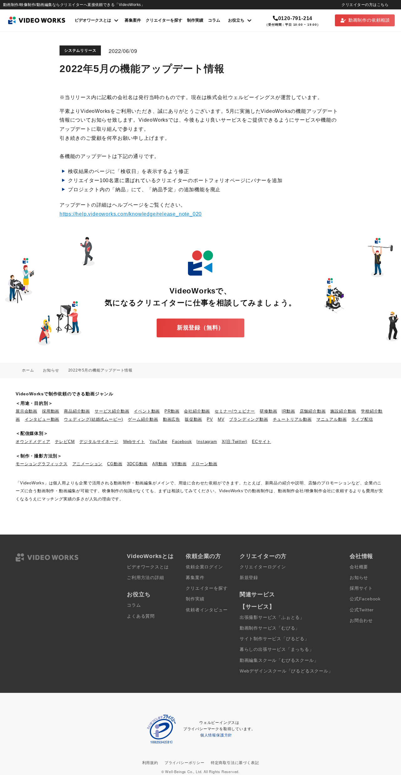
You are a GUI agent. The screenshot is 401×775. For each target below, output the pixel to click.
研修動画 (268, 411)
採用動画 (50, 411)
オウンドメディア (33, 441)
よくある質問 (141, 616)
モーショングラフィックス (42, 463)
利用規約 (150, 763)
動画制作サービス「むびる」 (270, 628)
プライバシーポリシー (184, 763)
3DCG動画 (137, 463)
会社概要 (359, 567)
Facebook (182, 441)
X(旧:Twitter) (234, 441)
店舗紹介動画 (313, 411)
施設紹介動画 (343, 411)
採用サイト (361, 588)
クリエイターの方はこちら (364, 5)
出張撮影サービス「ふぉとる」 (272, 617)
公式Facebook (365, 599)
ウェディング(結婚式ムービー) (93, 419)
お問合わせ (361, 620)
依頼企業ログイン (204, 567)
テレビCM (65, 441)
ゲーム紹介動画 (143, 419)
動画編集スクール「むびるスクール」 (279, 660)
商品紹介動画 (77, 411)
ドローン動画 (204, 463)
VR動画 (179, 463)
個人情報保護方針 (216, 735)
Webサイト (134, 441)
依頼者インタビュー (206, 610)
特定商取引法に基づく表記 (235, 763)
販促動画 (193, 419)
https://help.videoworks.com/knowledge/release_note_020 (131, 214)
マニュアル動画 (331, 419)
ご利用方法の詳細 (145, 577)
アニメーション (87, 463)
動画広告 (171, 419)
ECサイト (261, 441)
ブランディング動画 (248, 419)
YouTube (158, 441)
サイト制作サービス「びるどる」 (274, 638)
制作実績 (195, 20)
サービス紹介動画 (112, 411)
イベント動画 (147, 411)
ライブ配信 (362, 419)
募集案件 (133, 20)
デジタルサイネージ (98, 441)
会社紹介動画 (197, 411)
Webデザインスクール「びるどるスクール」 (286, 671)
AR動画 (159, 463)
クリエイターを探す (164, 20)
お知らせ (359, 577)
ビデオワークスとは (148, 567)
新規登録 (249, 577)
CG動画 (114, 463)
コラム (214, 20)
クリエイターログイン (263, 567)
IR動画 (288, 411)
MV (221, 419)
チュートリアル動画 (292, 419)
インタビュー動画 (42, 419)
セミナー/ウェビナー (235, 411)
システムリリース (80, 50)
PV (210, 419)
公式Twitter (362, 610)
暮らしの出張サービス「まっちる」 (277, 649)
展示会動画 (26, 411)
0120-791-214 (295, 18)
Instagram (206, 441)
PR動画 (171, 411)
